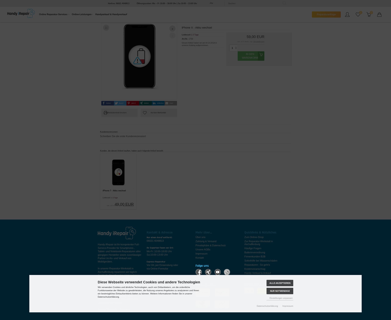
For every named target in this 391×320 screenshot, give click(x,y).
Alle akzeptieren (280, 283)
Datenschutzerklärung (267, 306)
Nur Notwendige (280, 291)
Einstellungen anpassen (281, 298)
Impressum (287, 306)
